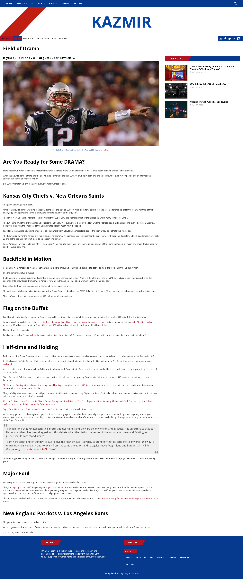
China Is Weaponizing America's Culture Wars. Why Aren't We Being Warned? (213, 67)
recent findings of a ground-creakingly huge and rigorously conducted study (71, 322)
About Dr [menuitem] (21, 3)
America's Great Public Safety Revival (209, 102)
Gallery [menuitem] (78, 3)
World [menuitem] (41, 3)
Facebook (225, 38)
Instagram (238, 38)
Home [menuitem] (9, 3)
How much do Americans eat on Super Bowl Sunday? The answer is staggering (59, 335)
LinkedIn (234, 38)
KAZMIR (121, 21)
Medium (220, 38)
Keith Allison (105, 150)
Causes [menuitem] (53, 3)
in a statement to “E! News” (40, 449)
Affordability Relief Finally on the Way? (45, 38)
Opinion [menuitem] (65, 3)
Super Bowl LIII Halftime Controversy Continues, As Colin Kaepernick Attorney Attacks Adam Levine (48, 409)
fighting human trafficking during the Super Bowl (34, 487)
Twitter (229, 38)
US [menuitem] (32, 3)
